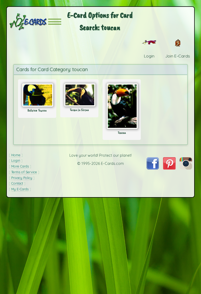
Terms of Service (24, 172)
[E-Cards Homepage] (28, 22)
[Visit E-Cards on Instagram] (186, 168)
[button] (54, 21)
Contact (17, 183)
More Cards (20, 166)
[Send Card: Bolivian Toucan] (37, 95)
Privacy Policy (21, 178)
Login (15, 160)
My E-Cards (20, 189)
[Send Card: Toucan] (122, 106)
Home (15, 155)
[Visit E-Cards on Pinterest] (169, 168)
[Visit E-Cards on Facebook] (153, 168)
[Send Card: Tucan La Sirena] (79, 94)
